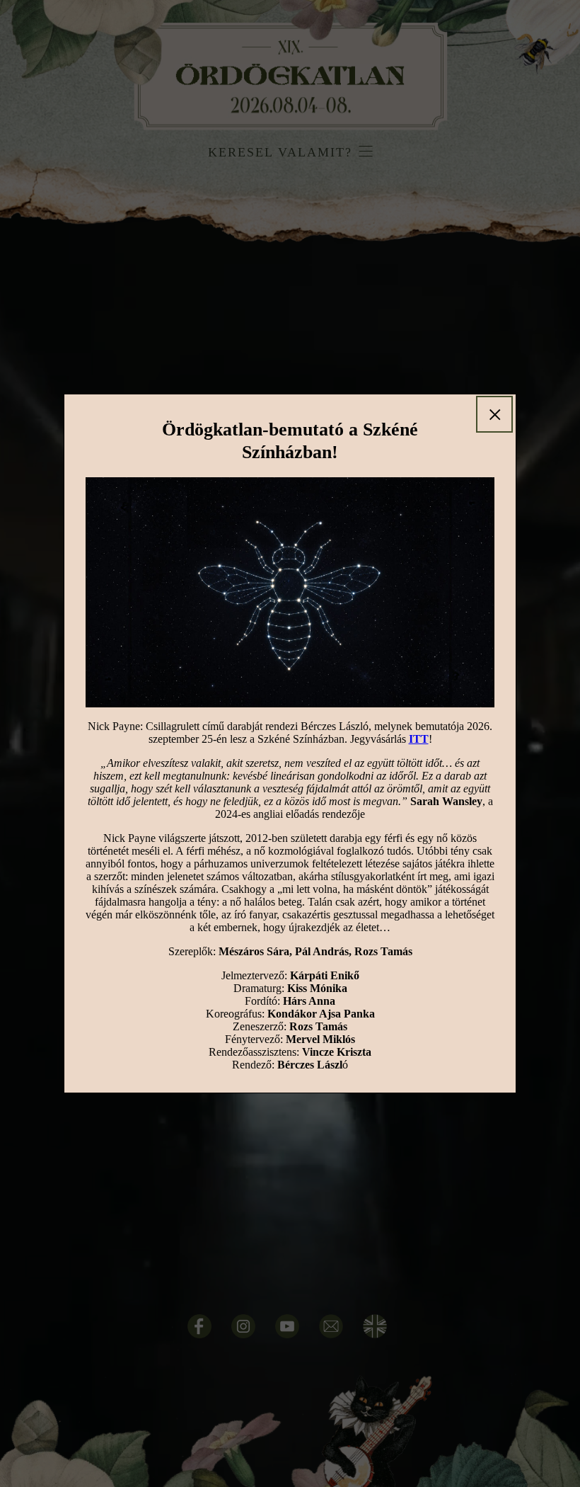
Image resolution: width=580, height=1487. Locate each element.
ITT (419, 739)
